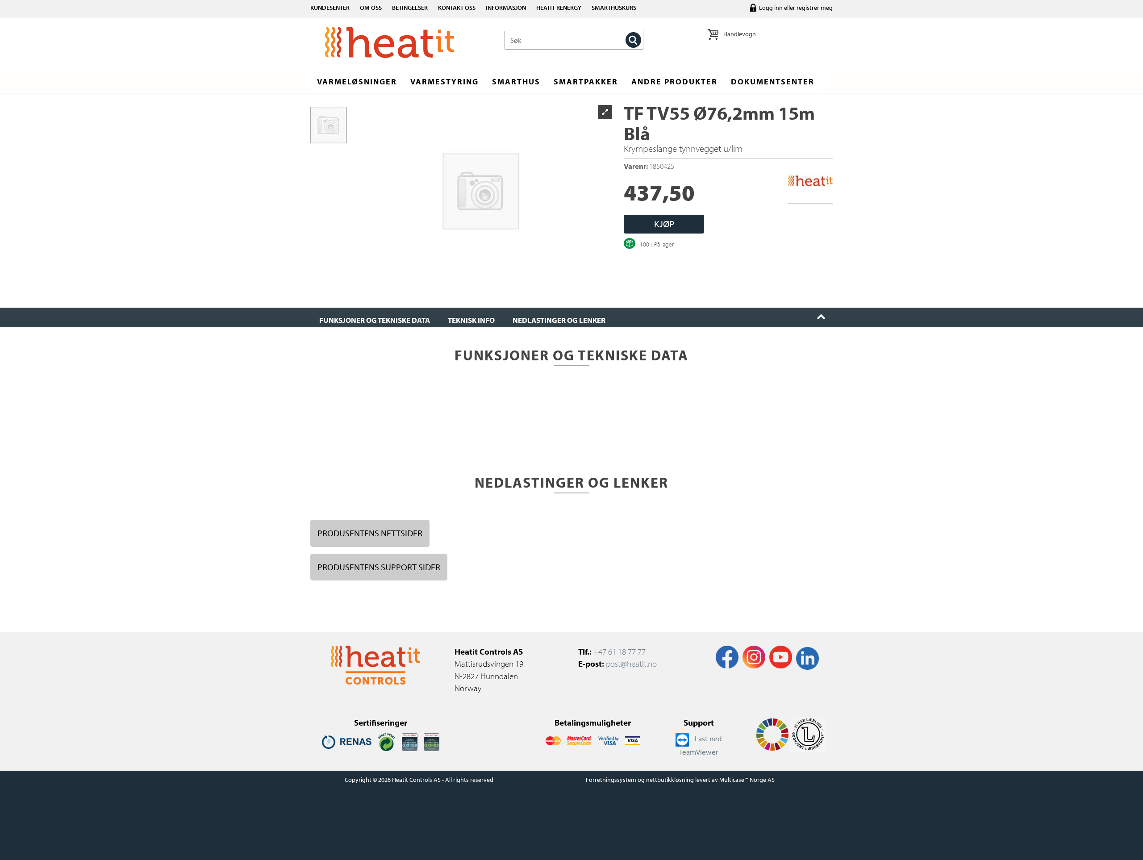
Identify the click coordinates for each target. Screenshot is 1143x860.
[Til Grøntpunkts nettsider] (387, 741)
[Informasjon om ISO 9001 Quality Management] (409, 741)
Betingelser (410, 8)
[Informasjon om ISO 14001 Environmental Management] (431, 741)
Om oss (371, 8)
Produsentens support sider (378, 566)
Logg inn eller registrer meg (796, 8)
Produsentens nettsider (369, 533)
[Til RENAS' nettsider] (346, 741)
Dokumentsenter (772, 81)
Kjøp (664, 224)
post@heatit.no (631, 663)
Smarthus (516, 81)
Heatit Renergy (558, 8)
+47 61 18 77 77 (619, 651)
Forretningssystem (611, 780)
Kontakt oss (457, 8)
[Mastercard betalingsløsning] (553, 740)
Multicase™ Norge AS (747, 780)
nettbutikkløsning (670, 780)
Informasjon (506, 8)
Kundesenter (330, 8)
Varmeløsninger (357, 81)
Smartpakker (586, 81)
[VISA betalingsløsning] (608, 740)
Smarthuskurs (614, 8)
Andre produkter (674, 81)
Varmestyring (444, 81)
